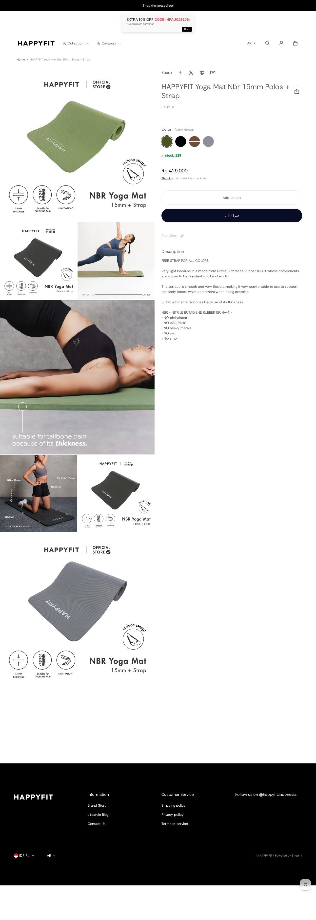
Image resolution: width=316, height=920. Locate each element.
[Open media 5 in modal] (38, 493)
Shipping (167, 179)
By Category (106, 43)
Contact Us (96, 823)
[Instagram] (242, 808)
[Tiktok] (278, 808)
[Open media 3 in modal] (116, 261)
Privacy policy (172, 814)
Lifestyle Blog (98, 814)
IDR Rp (24, 855)
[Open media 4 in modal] (77, 377)
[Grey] (208, 141)
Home (21, 59)
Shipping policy (173, 805)
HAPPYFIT (266, 856)
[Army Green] (166, 141)
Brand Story (97, 805)
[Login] (281, 43)
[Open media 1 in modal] (77, 144)
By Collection (73, 43)
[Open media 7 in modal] (77, 609)
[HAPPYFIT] (36, 43)
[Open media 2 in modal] (38, 261)
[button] (268, 43)
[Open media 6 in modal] (116, 493)
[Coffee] (194, 141)
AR (249, 43)
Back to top (23, 768)
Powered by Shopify (288, 856)
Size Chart (169, 236)
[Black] (180, 141)
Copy (187, 29)
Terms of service (174, 823)
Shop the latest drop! (158, 5)
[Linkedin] (260, 808)
